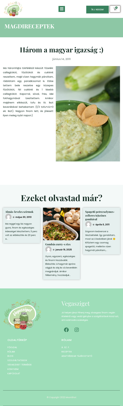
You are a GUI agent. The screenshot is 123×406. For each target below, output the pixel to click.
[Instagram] (76, 330)
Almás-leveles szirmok (19, 212)
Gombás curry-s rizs (57, 244)
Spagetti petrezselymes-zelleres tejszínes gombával (100, 215)
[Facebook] (66, 330)
